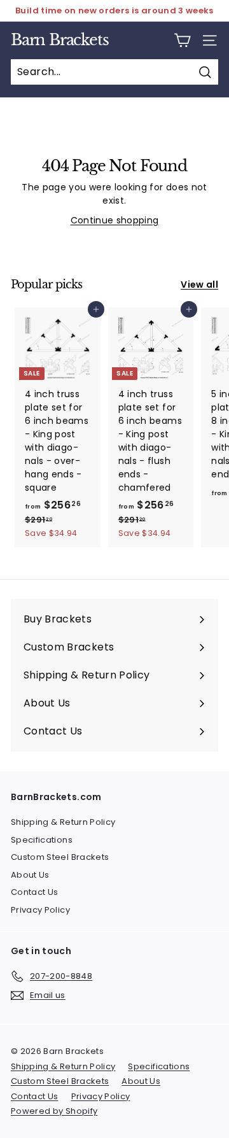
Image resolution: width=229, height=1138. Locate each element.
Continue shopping (115, 220)
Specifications (42, 840)
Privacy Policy (40, 910)
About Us (30, 875)
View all (199, 284)
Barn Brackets (59, 40)
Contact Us (35, 892)
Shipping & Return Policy (63, 822)
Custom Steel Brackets (60, 857)
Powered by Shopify (54, 1111)
